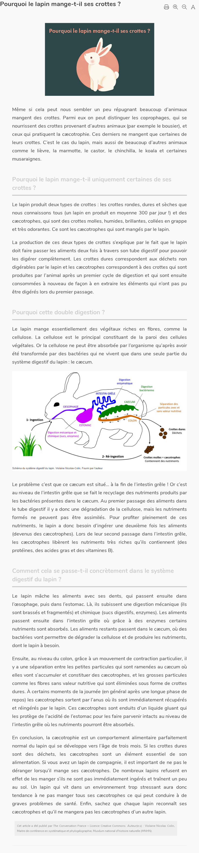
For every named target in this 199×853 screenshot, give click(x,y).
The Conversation (64, 826)
